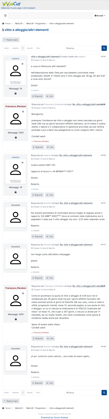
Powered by (47, 417)
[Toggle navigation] (5, 15)
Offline (22, 64)
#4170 (103, 245)
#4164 (103, 104)
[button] (100, 15)
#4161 (103, 56)
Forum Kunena (61, 417)
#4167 (103, 203)
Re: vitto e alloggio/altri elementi (88, 104)
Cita (51, 96)
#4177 (103, 286)
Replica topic (12, 40)
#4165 (103, 155)
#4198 (103, 346)
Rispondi (38, 96)
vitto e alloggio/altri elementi (45, 56)
